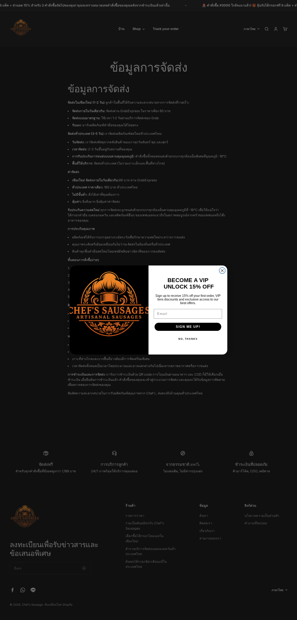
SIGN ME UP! (188, 326)
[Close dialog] (222, 271)
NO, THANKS (188, 339)
